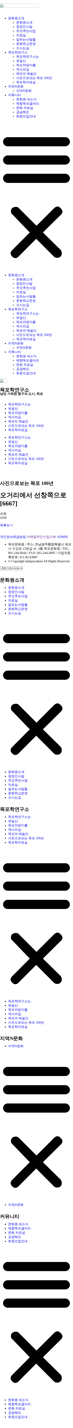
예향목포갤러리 (27, 103)
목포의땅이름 (26, 65)
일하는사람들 (26, 39)
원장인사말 (24, 26)
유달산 (21, 61)
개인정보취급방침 (13, 537)
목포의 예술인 (26, 73)
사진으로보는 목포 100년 (34, 78)
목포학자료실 (26, 82)
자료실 (21, 35)
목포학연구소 (18, 52)
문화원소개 (16, 18)
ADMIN (62, 537)
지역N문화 (16, 86)
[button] (36, 196)
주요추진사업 (26, 31)
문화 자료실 (24, 108)
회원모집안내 (26, 116)
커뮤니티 (14, 95)
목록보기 (6, 525)
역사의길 (22, 69)
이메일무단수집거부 (41, 537)
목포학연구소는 (27, 56)
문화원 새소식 (26, 99)
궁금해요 (22, 112)
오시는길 (22, 48)
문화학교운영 (26, 44)
